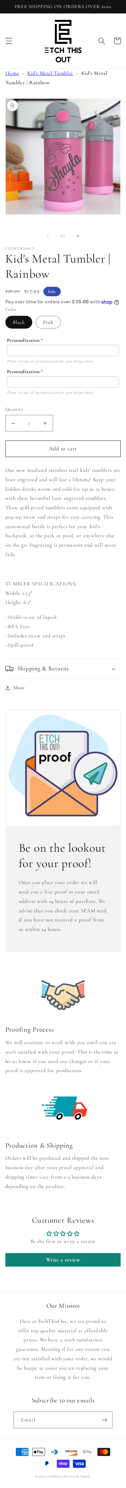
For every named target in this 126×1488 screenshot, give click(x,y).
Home (12, 73)
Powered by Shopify (77, 1476)
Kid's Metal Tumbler (50, 73)
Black (19, 322)
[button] (8, 41)
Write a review (63, 1259)
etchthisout (54, 1476)
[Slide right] (78, 236)
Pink (48, 322)
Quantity (14, 409)
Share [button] (19, 688)
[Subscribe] (104, 1419)
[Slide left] (47, 236)
